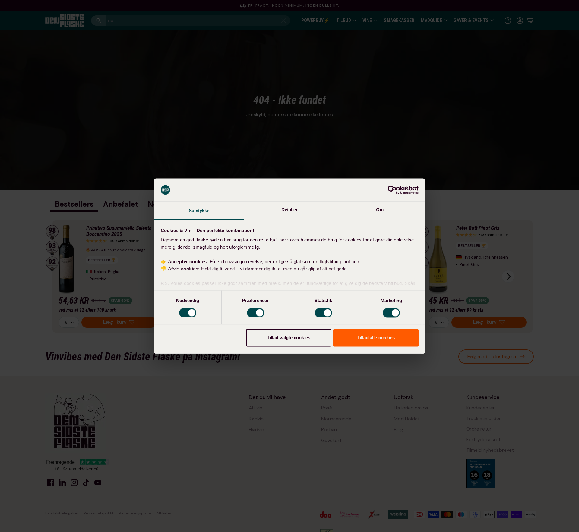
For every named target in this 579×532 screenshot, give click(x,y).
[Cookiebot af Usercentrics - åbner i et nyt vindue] (392, 189)
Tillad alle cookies (376, 337)
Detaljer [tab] (289, 209)
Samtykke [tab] (199, 210)
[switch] (255, 312)
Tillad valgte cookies (288, 337)
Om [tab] (380, 209)
